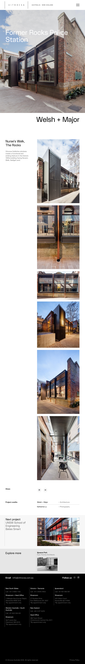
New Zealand (35, 608)
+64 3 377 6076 (39, 611)
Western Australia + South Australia (15, 609)
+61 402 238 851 (15, 613)
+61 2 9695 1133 (14, 592)
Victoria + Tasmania (37, 588)
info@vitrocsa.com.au (23, 577)
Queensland (59, 588)
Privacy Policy (74, 660)
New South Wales (12, 588)
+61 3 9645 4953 (40, 592)
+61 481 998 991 (64, 592)
